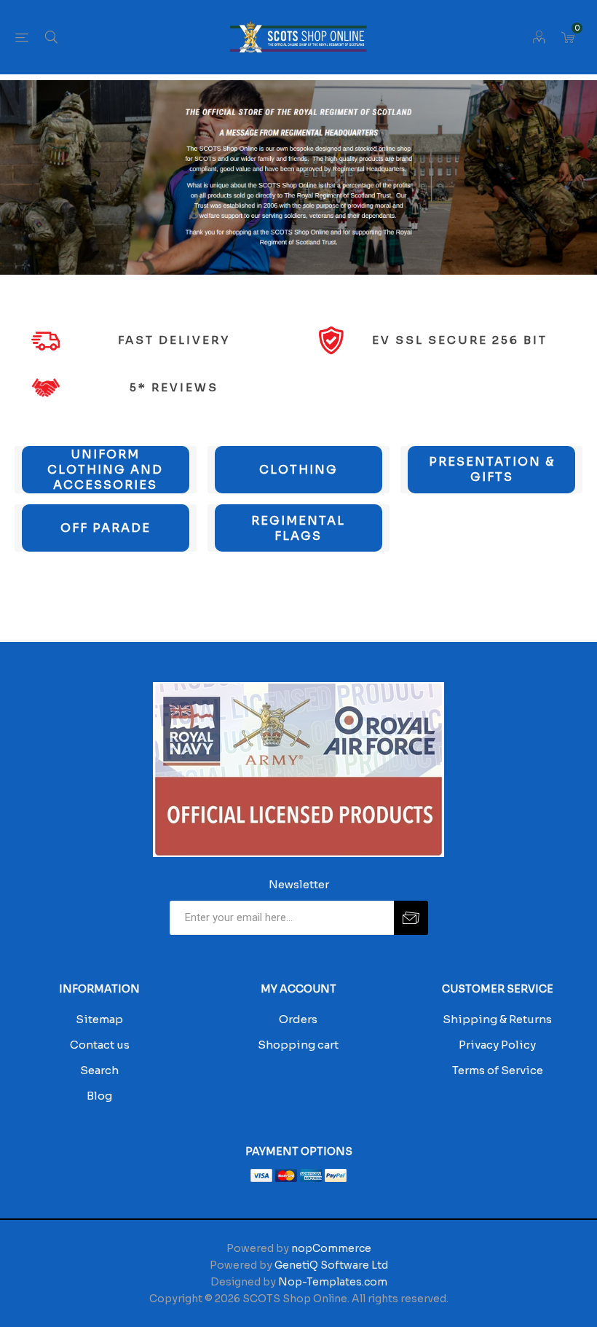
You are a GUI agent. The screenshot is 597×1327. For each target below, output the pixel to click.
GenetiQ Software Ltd (331, 1265)
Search (99, 1070)
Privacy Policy (497, 1045)
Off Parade (105, 528)
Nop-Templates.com (332, 1281)
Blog (99, 1096)
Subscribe (411, 918)
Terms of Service (497, 1070)
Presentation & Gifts (492, 469)
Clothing (298, 469)
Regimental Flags (298, 528)
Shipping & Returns (497, 1019)
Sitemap (99, 1019)
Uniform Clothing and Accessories (105, 470)
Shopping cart (298, 1045)
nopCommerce (331, 1248)
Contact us (100, 1045)
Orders (298, 1019)
